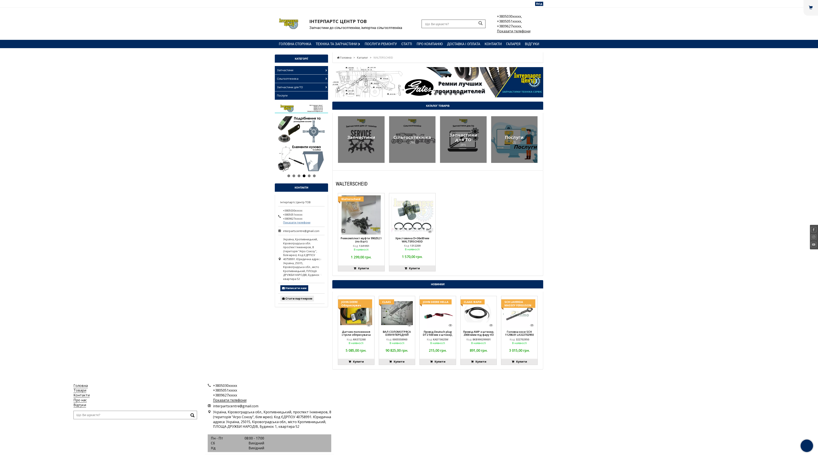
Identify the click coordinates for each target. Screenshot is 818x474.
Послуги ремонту (381, 44)
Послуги (282, 95)
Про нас (80, 400)
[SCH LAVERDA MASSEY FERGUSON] (519, 313)
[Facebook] (259, 459)
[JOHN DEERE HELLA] (438, 313)
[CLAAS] (397, 313)
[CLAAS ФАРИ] (479, 313)
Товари (79, 390)
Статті (406, 44)
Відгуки (532, 44)
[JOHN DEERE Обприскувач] (356, 313)
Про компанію (430, 44)
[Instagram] (269, 459)
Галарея (513, 44)
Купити (362, 268)
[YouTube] (279, 459)
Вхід (539, 4)
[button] (348, 82)
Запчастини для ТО (290, 87)
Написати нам (296, 288)
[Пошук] (480, 23)
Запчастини (285, 70)
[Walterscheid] (361, 215)
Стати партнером (298, 298)
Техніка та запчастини (337, 44)
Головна (80, 385)
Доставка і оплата (463, 44)
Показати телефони (513, 31)
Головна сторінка (295, 44)
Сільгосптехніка (287, 79)
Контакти (493, 44)
